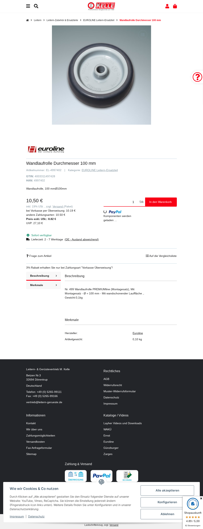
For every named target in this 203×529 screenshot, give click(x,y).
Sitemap (31, 454)
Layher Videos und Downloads (122, 423)
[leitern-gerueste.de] (101, 6)
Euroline (138, 333)
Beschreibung (39, 275)
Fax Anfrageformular (39, 447)
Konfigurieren (167, 502)
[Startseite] (27, 20)
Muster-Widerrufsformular (119, 391)
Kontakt (31, 423)
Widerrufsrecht (112, 385)
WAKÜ (107, 429)
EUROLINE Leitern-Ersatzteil (100, 170)
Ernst (106, 435)
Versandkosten (35, 441)
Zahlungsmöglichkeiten (40, 435)
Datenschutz (111, 397)
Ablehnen (167, 514)
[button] (167, 6)
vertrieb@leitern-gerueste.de (44, 402)
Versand (58, 206)
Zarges (107, 454)
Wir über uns (34, 429)
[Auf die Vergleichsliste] (142, 34)
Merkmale (36, 285)
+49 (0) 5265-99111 (49, 391)
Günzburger (111, 447)
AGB (106, 379)
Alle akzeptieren (167, 490)
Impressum (110, 403)
